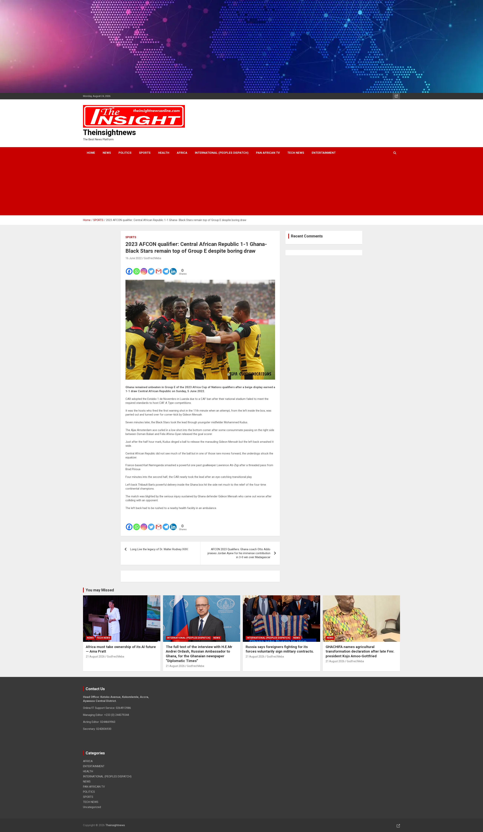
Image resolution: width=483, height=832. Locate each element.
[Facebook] (129, 269)
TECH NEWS (295, 153)
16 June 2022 (133, 258)
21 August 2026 (95, 656)
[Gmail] (158, 269)
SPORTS (145, 153)
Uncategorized (92, 807)
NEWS (107, 153)
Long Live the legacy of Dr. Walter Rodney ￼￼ (159, 549)
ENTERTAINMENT (324, 153)
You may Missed (100, 590)
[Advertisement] (236, 187)
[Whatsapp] (136, 269)
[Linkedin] (173, 269)
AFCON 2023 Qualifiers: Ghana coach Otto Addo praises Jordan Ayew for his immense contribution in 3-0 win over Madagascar (239, 553)
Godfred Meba (152, 258)
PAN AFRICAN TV (268, 153)
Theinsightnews (109, 132)
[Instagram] (144, 269)
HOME (91, 153)
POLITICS (125, 153)
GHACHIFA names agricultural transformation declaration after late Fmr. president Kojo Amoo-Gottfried (360, 651)
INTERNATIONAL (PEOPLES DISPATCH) (221, 153)
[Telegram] (166, 269)
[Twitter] (151, 269)
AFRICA (182, 153)
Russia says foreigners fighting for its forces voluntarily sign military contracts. (280, 649)
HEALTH (163, 153)
